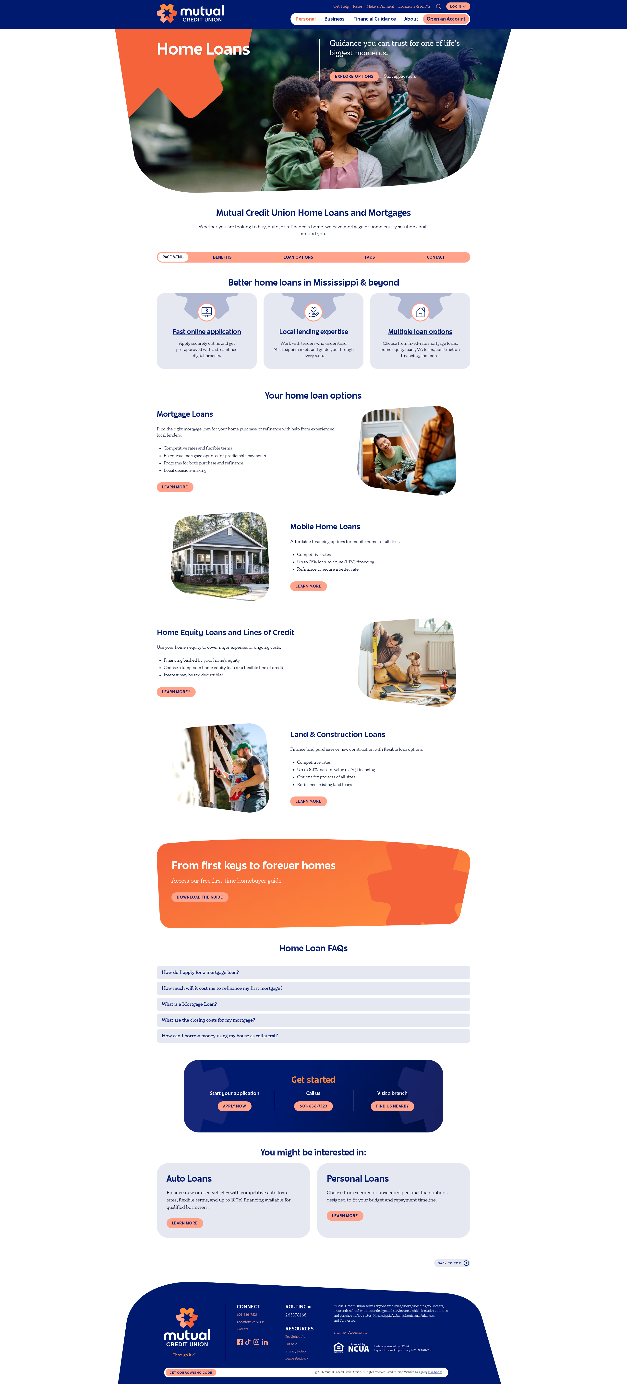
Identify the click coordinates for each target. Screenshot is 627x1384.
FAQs (370, 257)
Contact (436, 257)
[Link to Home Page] (190, 14)
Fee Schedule (295, 1337)
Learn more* (176, 692)
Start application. (400, 76)
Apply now (234, 1106)
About (411, 19)
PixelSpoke (435, 1372)
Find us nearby (392, 1106)
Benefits (222, 257)
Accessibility (357, 1332)
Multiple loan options (420, 332)
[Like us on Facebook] (240, 1342)
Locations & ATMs (414, 6)
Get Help (341, 6)
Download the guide (200, 897)
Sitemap (340, 1332)
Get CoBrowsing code (190, 1372)
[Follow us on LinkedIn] (265, 1342)
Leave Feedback (296, 1358)
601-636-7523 (313, 1106)
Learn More (185, 1223)
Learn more (175, 487)
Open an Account (446, 19)
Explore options (354, 76)
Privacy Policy (296, 1351)
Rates (357, 6)
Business (334, 19)
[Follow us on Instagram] (256, 1342)
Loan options (298, 257)
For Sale (291, 1344)
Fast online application (207, 332)
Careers (242, 1329)
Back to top (449, 1263)
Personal (305, 19)
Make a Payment (380, 6)
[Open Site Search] (438, 6)
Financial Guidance (374, 19)
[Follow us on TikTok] (248, 1342)
